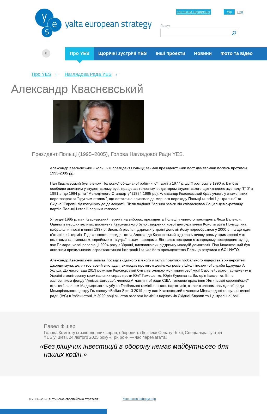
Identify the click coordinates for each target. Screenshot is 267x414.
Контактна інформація (193, 12)
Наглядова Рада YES (88, 74)
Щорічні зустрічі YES (122, 53)
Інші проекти (170, 53)
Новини (203, 53)
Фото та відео (237, 53)
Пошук (165, 26)
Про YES (79, 53)
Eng (240, 12)
